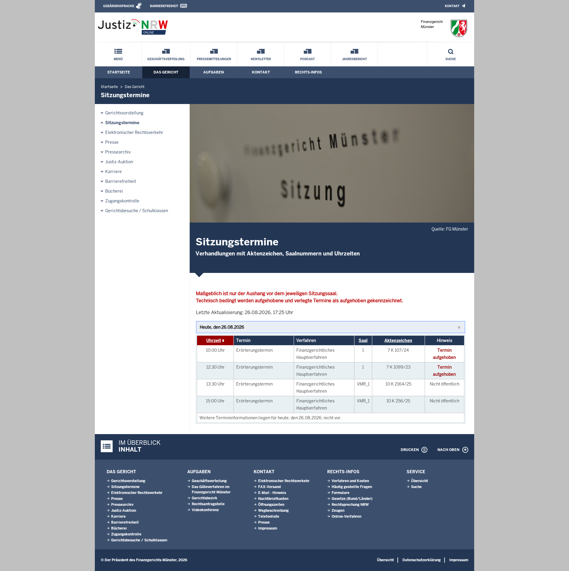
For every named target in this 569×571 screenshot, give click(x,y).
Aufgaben (213, 72)
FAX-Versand (269, 486)
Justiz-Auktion (119, 161)
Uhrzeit (213, 340)
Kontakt (452, 6)
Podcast (307, 59)
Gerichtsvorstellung (124, 113)
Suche (450, 59)
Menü (118, 59)
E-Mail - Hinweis (272, 492)
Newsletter (261, 59)
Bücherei (114, 191)
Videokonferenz (205, 510)
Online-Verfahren (346, 516)
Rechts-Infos (308, 72)
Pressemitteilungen (214, 59)
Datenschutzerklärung (421, 560)
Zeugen (338, 510)
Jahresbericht (354, 59)
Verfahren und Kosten (350, 481)
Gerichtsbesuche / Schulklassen (136, 210)
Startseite (118, 72)
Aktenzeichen (398, 340)
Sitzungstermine (122, 122)
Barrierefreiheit (164, 6)
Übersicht (419, 481)
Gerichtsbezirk (204, 498)
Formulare (340, 492)
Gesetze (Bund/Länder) (352, 498)
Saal (363, 340)
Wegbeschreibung (273, 510)
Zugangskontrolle (122, 201)
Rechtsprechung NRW (350, 504)
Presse (112, 142)
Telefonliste (268, 516)
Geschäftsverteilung (166, 59)
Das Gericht (166, 72)
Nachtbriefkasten (273, 498)
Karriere (113, 171)
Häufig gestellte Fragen (352, 486)
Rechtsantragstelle (208, 504)
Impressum (267, 528)
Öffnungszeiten (271, 504)
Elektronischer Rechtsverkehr (134, 132)
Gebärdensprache (118, 6)
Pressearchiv (118, 152)
